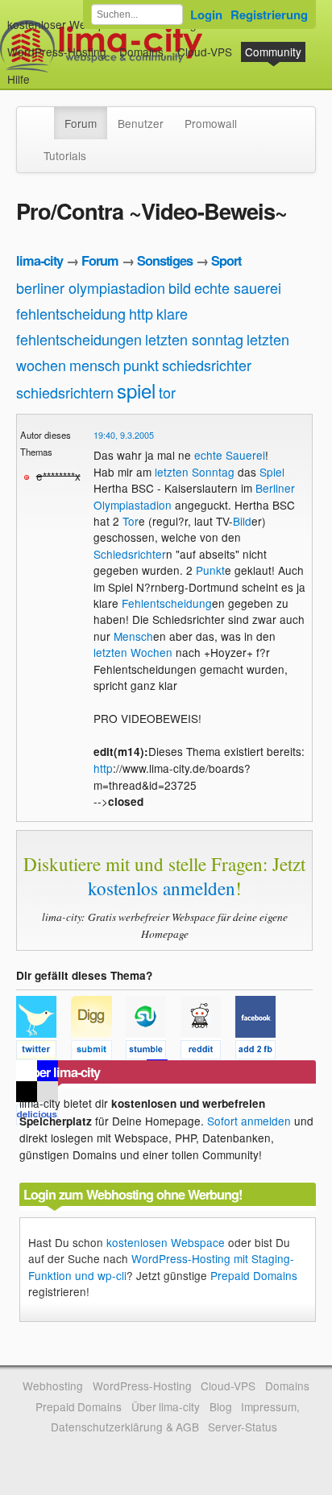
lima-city (39, 260)
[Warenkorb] (43, 71)
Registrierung (269, 14)
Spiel (271, 472)
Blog (221, 1406)
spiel (136, 390)
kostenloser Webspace (65, 24)
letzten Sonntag (194, 472)
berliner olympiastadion (90, 287)
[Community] (43, 115)
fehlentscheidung (71, 313)
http (141, 313)
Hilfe (18, 79)
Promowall (211, 123)
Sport (226, 260)
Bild (242, 521)
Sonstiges (165, 260)
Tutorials (65, 155)
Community (273, 51)
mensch (94, 364)
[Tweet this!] (43, 1052)
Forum (80, 123)
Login (206, 14)
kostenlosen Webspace (165, 1242)
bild (179, 287)
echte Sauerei (229, 455)
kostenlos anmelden (161, 888)
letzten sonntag (194, 338)
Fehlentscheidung (167, 603)
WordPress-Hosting (56, 51)
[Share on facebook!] (261, 1052)
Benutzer (141, 123)
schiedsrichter (206, 364)
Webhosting (53, 1385)
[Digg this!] (98, 1052)
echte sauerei (237, 287)
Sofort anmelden (249, 1121)
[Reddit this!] (208, 1052)
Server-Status (242, 1427)
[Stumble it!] (153, 1052)
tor (167, 392)
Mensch (133, 636)
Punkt (210, 570)
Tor (130, 521)
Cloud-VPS (204, 51)
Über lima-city (165, 1406)
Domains (141, 51)
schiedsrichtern (65, 392)
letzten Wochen (132, 652)
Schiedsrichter (129, 554)
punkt (141, 364)
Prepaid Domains (253, 1275)
